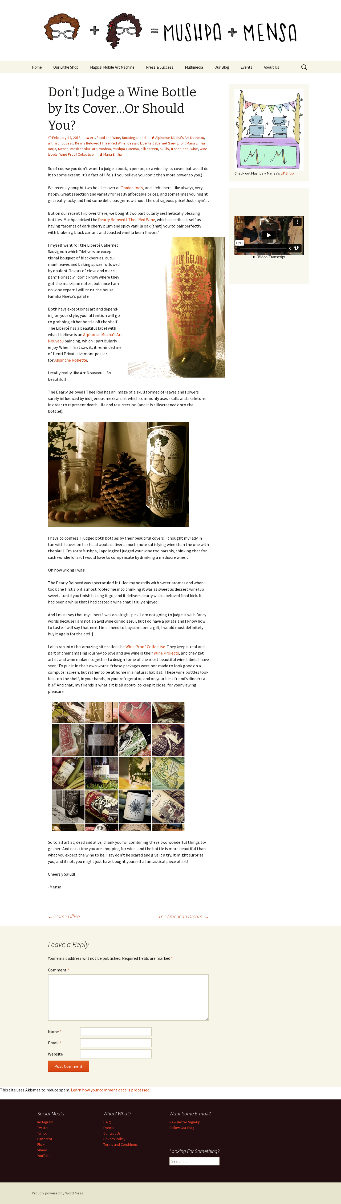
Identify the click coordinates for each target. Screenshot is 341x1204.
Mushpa (105, 148)
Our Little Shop (66, 67)
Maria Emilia (112, 154)
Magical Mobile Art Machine (112, 67)
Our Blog (221, 67)
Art (92, 137)
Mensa (63, 148)
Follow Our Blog (181, 1127)
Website (55, 1054)
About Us (271, 67)
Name (55, 1031)
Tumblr (42, 1133)
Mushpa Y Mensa (126, 148)
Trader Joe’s (132, 187)
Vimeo (42, 1150)
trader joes (180, 148)
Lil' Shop (287, 173)
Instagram (45, 1122)
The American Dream (183, 916)
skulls (164, 148)
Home (37, 67)
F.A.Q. (107, 1122)
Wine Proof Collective (76, 154)
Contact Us (112, 1133)
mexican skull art (83, 148)
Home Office (64, 916)
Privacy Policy (114, 1138)
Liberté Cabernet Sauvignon (162, 143)
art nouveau (63, 143)
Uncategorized (134, 137)
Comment (58, 970)
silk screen (149, 148)
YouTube (44, 1155)
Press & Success (159, 67)
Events (246, 67)
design (132, 143)
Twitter (43, 1127)
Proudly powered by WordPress (57, 1193)
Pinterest (44, 1138)
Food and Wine (108, 137)
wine (194, 148)
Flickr (41, 1144)
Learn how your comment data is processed (110, 1090)
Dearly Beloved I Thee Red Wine (100, 143)
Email (54, 1042)
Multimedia (194, 67)
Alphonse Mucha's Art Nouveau (179, 137)
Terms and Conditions (120, 1144)
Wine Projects (166, 653)
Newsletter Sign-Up (184, 1122)
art (50, 143)
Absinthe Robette (70, 360)
